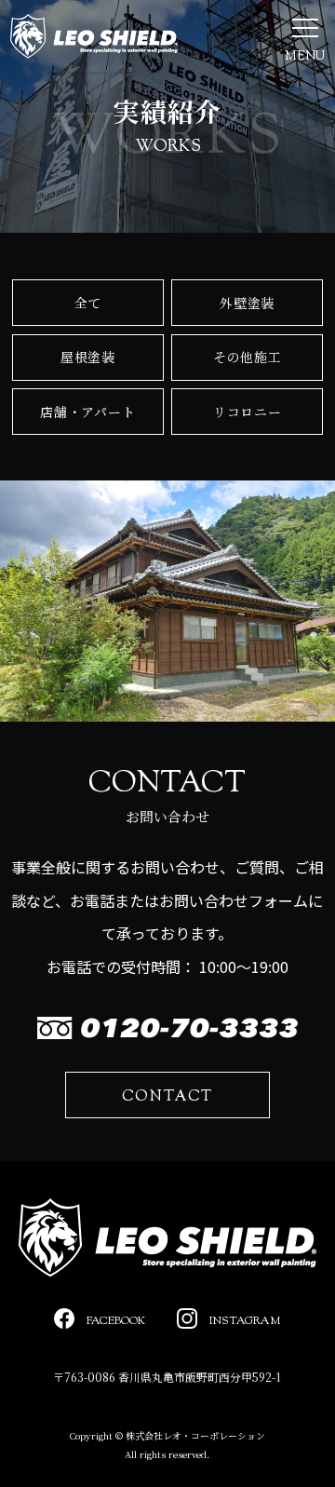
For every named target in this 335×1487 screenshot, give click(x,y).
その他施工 (247, 356)
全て (87, 302)
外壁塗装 (247, 302)
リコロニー (247, 411)
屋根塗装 (87, 356)
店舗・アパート (87, 411)
